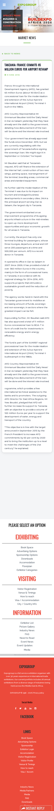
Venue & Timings (27, 592)
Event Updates (25, 645)
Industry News (27, 630)
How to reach (27, 596)
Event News (27, 641)
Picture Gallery (27, 626)
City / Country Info (27, 604)
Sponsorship (27, 745)
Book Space (27, 547)
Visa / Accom (27, 772)
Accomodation (27, 562)
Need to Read (27, 638)
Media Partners (27, 791)
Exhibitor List (27, 623)
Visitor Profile (27, 760)
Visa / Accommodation (27, 600)
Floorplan (27, 566)
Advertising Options (27, 551)
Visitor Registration (27, 589)
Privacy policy (38, 693)
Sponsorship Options (27, 555)
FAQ (27, 634)
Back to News (12, 54)
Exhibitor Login (27, 749)
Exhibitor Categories (27, 570)
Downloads (27, 558)
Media (27, 649)
